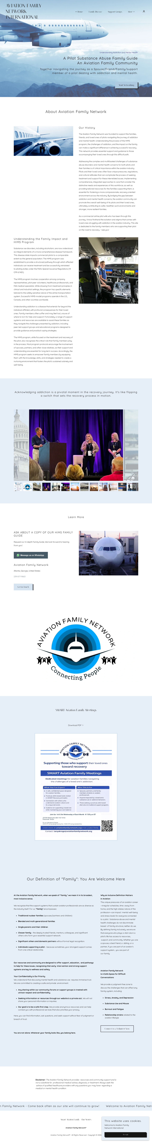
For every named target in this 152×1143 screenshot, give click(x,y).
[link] (25, 18)
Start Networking (126, 85)
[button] (130, 11)
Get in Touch (23, 587)
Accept (125, 1134)
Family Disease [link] (95, 11)
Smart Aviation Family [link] (70, 1119)
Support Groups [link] (115, 11)
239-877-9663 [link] (19, 576)
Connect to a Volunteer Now (117, 1028)
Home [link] (80, 11)
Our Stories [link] (86, 1119)
